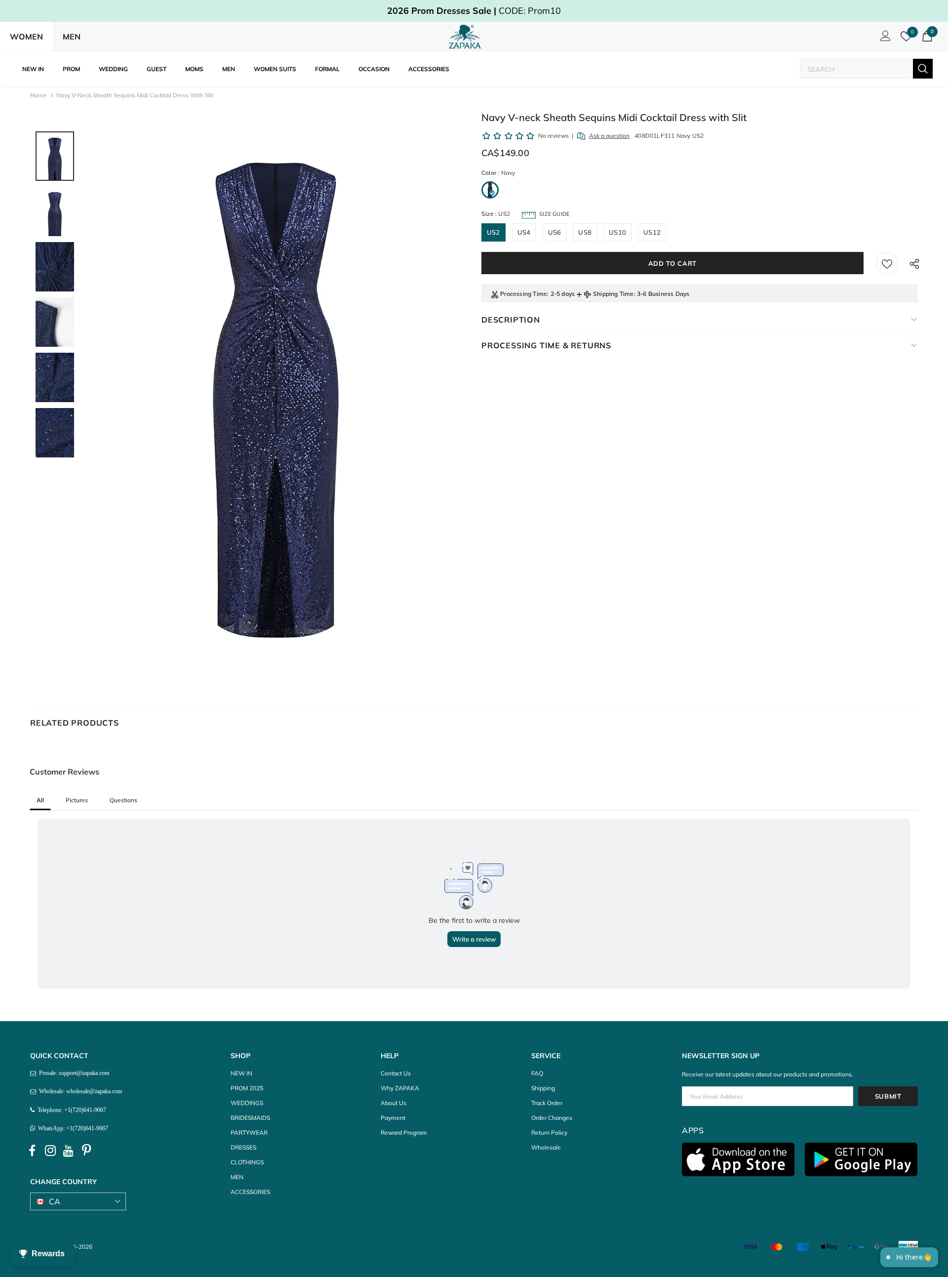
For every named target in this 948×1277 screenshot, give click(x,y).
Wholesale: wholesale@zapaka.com (79, 1091)
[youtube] (69, 1150)
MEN (71, 36)
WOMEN (26, 36)
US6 (554, 232)
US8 (585, 232)
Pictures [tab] (77, 800)
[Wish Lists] (887, 263)
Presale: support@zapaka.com (72, 1073)
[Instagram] (50, 1150)
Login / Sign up (884, 38)
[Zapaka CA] (466, 36)
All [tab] (40, 800)
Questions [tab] (123, 800)
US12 (652, 232)
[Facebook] (32, 1150)
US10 (617, 232)
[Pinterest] (87, 1150)
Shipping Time (613, 293)
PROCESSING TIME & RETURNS (546, 345)
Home (38, 95)
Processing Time (523, 293)
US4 (524, 232)
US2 (493, 232)
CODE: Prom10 (474, 10)
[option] (276, 400)
